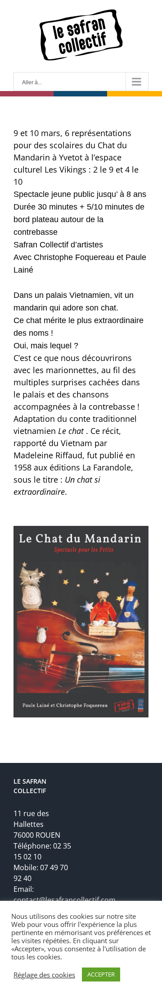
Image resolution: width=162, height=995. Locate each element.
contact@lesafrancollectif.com (65, 900)
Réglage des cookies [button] (44, 975)
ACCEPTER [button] (101, 974)
